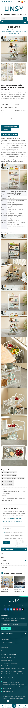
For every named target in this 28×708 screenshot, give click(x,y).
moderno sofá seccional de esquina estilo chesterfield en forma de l (19, 591)
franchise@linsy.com (8, 691)
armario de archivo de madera (9, 665)
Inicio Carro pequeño (8, 481)
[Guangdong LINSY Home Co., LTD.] (14, 8)
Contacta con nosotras (9, 126)
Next (25, 583)
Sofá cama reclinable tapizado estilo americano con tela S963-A (14, 492)
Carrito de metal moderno (10, 472)
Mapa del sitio (5, 647)
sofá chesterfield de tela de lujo (9, 657)
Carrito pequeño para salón (10, 475)
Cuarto (2, 557)
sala (2, 553)
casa (2, 637)
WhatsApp (6, 129)
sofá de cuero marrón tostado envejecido (11, 671)
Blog (2, 645)
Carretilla (22, 478)
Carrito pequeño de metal (10, 478)
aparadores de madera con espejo (10, 663)
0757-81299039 (7, 688)
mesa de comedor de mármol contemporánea (13, 668)
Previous (0, 583)
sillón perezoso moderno (7, 660)
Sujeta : (13, 520)
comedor (3, 560)
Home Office (4, 567)
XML (2, 650)
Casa (9, 30)
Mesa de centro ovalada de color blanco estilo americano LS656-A (14, 499)
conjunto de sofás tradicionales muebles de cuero (14, 674)
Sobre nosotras (5, 639)
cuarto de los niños (6, 564)
